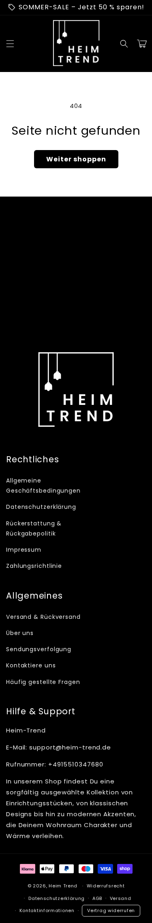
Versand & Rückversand (43, 617)
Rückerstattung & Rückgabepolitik (34, 528)
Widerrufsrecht (106, 886)
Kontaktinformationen (47, 910)
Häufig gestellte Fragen (43, 682)
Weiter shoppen (76, 159)
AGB (97, 898)
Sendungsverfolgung (38, 649)
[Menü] (10, 44)
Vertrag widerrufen (111, 910)
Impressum (23, 550)
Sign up (76, 316)
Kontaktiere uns (31, 665)
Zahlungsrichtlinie (34, 566)
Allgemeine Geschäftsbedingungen (39, 485)
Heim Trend (63, 886)
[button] (124, 44)
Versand (120, 898)
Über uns (20, 633)
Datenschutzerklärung (39, 507)
